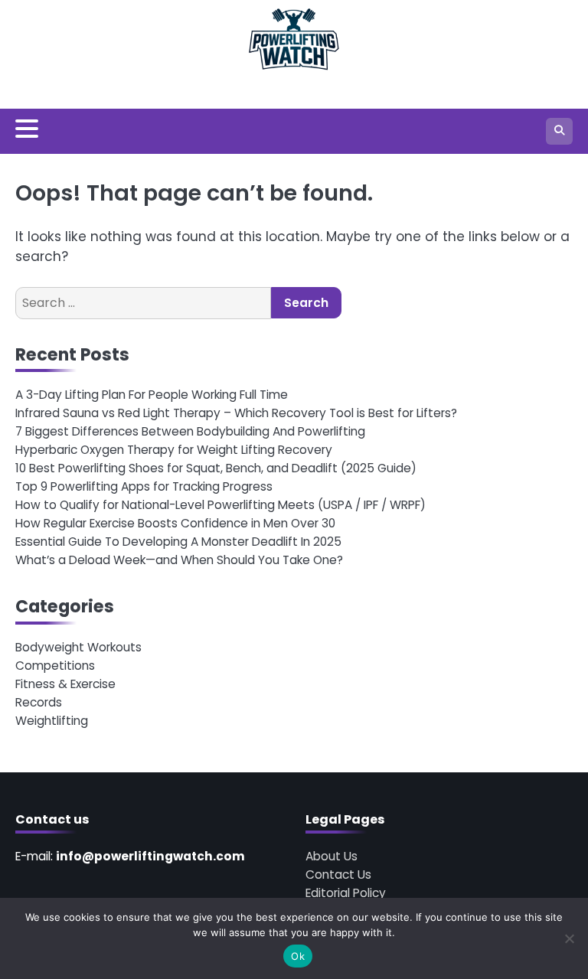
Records (38, 702)
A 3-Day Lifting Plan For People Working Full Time (151, 395)
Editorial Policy (345, 893)
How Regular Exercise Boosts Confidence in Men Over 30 (175, 523)
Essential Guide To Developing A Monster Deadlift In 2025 (178, 542)
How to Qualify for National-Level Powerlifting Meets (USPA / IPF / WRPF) (220, 505)
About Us (331, 856)
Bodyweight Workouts (78, 647)
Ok (298, 956)
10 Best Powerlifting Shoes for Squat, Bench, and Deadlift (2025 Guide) (215, 468)
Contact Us (338, 874)
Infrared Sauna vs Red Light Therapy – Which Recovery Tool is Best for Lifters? (236, 413)
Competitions (55, 666)
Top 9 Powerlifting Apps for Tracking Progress (144, 486)
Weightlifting (51, 721)
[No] (569, 938)
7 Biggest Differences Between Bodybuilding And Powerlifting (190, 431)
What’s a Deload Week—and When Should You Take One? (179, 560)
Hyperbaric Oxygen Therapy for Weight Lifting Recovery (173, 450)
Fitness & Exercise (65, 684)
